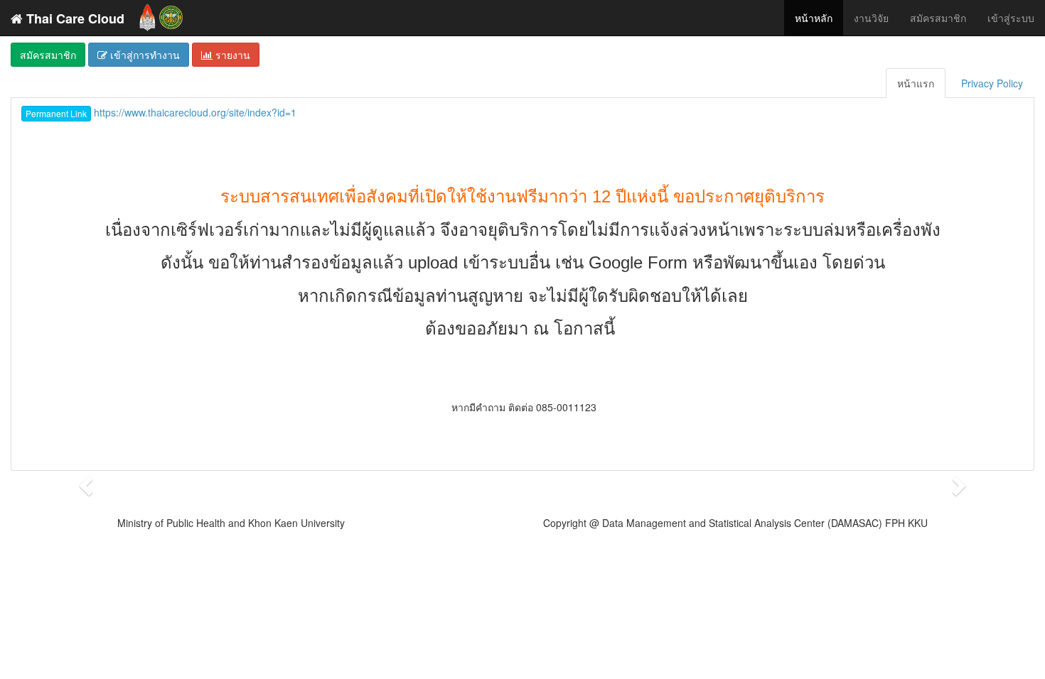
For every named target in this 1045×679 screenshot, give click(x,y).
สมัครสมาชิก (938, 18)
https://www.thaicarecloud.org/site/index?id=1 (161, 112)
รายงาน (231, 55)
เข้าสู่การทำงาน (143, 55)
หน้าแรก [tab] (915, 83)
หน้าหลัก (813, 18)
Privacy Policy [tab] (992, 83)
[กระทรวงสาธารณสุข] (171, 14)
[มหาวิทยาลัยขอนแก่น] (147, 14)
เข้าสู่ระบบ (1010, 18)
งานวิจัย (871, 18)
